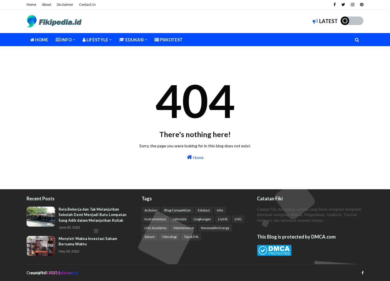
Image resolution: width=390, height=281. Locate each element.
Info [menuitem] (66, 39)
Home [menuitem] (41, 39)
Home (31, 4)
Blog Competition (177, 210)
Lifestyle (179, 219)
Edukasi (204, 210)
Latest (328, 21)
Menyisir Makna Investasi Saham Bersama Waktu (88, 241)
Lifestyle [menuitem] (97, 39)
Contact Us (87, 4)
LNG (238, 219)
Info (220, 210)
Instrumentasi (155, 219)
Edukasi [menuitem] (134, 39)
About (46, 4)
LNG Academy (155, 228)
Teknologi (169, 237)
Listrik (223, 219)
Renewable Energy (215, 228)
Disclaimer (65, 4)
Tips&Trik (191, 237)
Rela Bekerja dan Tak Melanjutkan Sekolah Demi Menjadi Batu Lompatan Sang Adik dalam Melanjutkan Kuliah (92, 215)
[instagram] (352, 4)
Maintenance (184, 228)
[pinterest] (361, 4)
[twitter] (343, 4)
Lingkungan (202, 219)
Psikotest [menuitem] (171, 39)
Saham (149, 237)
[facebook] (334, 4)
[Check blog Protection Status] (274, 254)
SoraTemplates (59, 272)
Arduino (150, 210)
